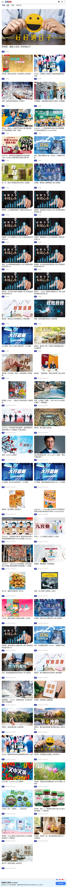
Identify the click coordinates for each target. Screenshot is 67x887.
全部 (7, 5)
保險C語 (18, 5)
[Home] (8, 2)
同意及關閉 (60, 883)
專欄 (12, 5)
